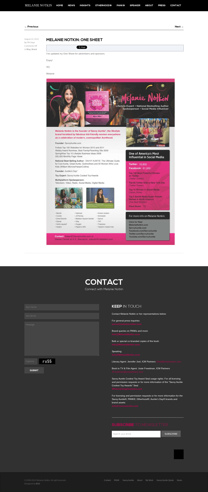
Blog (28, 49)
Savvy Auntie (128, 480)
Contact (175, 5)
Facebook (118, 445)
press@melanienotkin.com (126, 324)
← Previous (31, 26)
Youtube (133, 445)
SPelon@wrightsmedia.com (127, 389)
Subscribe (171, 434)
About (149, 5)
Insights (85, 5)
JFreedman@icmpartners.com (127, 372)
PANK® (121, 5)
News (71, 5)
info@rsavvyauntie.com (125, 406)
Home (59, 5)
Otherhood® (103, 5)
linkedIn (137, 445)
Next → (179, 26)
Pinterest (128, 445)
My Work (149, 480)
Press (161, 5)
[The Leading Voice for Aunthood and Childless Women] (38, 5)
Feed (147, 445)
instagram (142, 445)
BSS (38, 484)
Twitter (123, 445)
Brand (34, 49)
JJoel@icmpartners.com (168, 361)
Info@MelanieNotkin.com (126, 334)
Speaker (135, 5)
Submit (34, 370)
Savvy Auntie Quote (165, 480)
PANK (116, 480)
